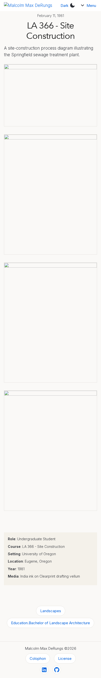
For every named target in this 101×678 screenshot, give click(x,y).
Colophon (38, 658)
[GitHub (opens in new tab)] (56, 669)
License (65, 658)
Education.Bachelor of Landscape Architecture (50, 623)
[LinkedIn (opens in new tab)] (44, 669)
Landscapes (50, 611)
